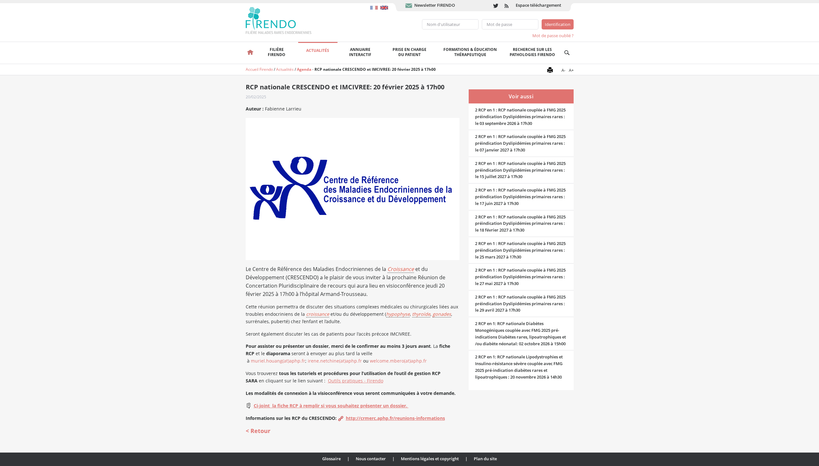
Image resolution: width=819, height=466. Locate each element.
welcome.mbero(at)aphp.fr (398, 361)
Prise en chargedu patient (409, 52)
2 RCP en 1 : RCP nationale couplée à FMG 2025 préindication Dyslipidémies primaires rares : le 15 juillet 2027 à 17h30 (520, 170)
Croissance (400, 269)
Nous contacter (371, 459)
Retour (260, 431)
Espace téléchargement (538, 5)
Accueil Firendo (259, 69)
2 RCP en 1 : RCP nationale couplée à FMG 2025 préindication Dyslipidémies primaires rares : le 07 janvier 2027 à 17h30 (520, 143)
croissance (317, 314)
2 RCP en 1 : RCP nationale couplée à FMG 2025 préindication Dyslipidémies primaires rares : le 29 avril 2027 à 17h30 (520, 303)
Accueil (251, 53)
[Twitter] (495, 5)
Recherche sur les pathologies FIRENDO (532, 52)
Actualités (317, 50)
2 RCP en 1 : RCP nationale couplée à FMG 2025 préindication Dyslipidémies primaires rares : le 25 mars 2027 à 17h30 (520, 250)
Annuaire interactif (360, 52)
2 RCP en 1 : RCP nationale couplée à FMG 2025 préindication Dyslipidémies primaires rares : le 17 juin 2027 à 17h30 (520, 196)
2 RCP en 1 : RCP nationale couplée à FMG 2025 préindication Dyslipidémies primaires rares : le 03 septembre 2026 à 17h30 (520, 116)
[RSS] (507, 5)
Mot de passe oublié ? (553, 35)
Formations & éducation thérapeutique (470, 52)
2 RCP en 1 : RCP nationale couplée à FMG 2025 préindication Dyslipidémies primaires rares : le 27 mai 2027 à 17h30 (520, 276)
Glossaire (331, 459)
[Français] (375, 4)
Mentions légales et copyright (430, 459)
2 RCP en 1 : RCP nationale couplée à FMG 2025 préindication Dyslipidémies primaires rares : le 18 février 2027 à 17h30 (520, 223)
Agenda (304, 69)
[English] (385, 4)
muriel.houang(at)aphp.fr (278, 361)
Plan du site (485, 459)
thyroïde (421, 314)
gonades (442, 314)
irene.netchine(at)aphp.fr (335, 361)
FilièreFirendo (276, 52)
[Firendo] (284, 20)
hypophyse (398, 314)
